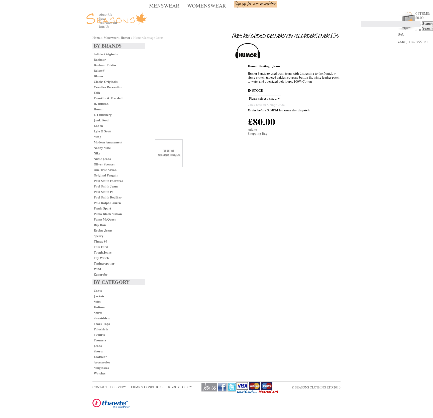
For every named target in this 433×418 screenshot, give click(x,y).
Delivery (118, 387)
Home (96, 37)
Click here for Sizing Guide (266, 104)
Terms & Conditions (146, 387)
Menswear (111, 37)
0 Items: (422, 15)
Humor (125, 37)
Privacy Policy (179, 387)
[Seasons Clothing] (124, 20)
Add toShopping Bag (257, 131)
